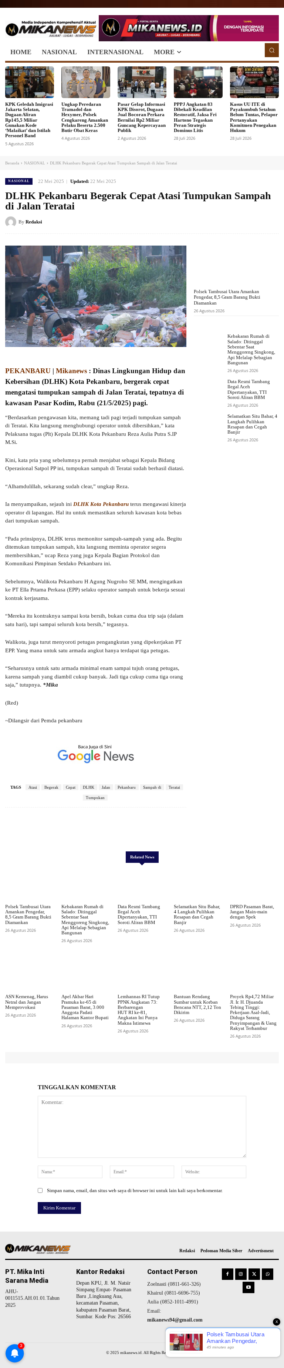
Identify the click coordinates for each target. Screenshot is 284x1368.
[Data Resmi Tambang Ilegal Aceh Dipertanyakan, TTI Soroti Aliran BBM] (209, 391)
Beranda (12, 163)
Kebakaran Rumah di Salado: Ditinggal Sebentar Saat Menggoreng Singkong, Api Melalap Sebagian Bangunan (251, 349)
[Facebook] (220, 221)
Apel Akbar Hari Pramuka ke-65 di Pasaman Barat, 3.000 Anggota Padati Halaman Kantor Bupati (85, 1007)
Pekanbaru (127, 787)
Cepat (70, 787)
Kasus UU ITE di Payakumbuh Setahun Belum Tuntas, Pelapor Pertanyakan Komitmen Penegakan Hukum (254, 117)
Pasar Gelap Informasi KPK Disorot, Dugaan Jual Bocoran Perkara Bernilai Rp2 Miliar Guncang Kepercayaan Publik (142, 117)
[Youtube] (248, 1287)
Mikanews (71, 371)
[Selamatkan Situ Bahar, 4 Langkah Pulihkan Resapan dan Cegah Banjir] (209, 425)
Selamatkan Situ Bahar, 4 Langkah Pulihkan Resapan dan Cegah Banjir (252, 424)
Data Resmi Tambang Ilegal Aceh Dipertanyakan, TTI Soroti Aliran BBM (248, 389)
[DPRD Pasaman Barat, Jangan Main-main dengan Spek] (254, 884)
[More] (177, 829)
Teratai (174, 787)
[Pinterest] (254, 221)
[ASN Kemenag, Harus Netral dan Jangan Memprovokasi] (29, 974)
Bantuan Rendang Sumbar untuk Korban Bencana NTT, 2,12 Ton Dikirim (197, 1004)
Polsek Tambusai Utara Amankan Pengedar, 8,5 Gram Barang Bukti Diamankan (227, 297)
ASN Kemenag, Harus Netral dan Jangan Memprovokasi (26, 1002)
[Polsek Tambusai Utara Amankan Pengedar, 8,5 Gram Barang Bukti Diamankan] (236, 261)
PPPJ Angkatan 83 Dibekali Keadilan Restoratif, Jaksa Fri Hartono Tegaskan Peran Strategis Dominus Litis (195, 117)
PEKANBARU (28, 371)
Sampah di (152, 787)
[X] (237, 221)
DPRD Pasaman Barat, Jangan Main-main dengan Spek (252, 912)
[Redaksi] (11, 222)
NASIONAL (34, 163)
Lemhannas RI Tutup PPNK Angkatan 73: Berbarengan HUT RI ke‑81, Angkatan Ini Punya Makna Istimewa (139, 1009)
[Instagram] (241, 1274)
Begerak (51, 787)
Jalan (106, 787)
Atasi (32, 787)
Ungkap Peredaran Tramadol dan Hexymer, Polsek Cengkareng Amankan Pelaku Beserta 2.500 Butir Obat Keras (84, 117)
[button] (272, 50)
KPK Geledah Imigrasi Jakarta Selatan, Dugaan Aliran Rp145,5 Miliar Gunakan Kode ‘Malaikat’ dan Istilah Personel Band (29, 120)
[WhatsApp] (271, 221)
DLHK (88, 787)
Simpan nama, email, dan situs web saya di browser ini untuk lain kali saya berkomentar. (135, 1190)
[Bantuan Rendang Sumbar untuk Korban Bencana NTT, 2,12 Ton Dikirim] (198, 974)
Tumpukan (95, 797)
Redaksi (34, 222)
